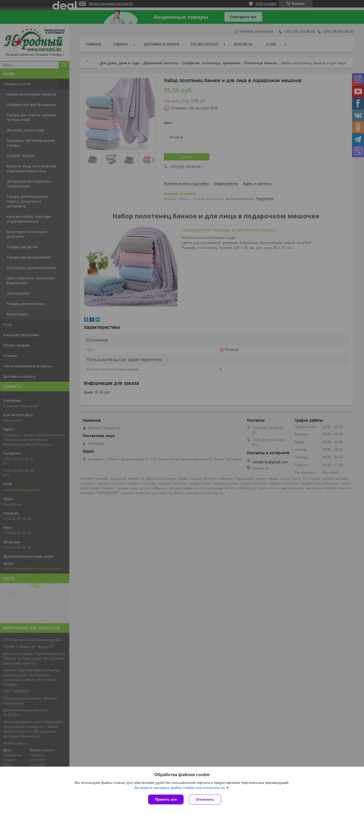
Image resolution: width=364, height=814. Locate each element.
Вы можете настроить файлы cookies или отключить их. (180, 788)
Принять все (166, 799)
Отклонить (205, 799)
